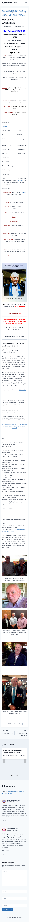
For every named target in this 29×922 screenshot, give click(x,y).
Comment (6, 871)
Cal (20, 329)
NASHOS (4, 126)
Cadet (16, 10)
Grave (3, 12)
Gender (21, 11)
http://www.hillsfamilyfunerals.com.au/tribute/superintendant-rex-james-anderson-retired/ (14, 426)
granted (20, 180)
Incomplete (9, 12)
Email (5, 898)
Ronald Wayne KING (7, 732)
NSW (5, 14)
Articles (7, 10)
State (19, 15)
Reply (4, 820)
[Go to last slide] (4, 761)
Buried (12, 10)
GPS (25, 11)
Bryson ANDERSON (7, 723)
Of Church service (12, 14)
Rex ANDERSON (18, 723)
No (3, 14)
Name (5, 891)
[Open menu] (26, 3)
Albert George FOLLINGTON (23, 733)
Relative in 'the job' (12, 15)
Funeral (16, 11)
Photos (4, 15)
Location (15, 12)
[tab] (11, 775)
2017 (3, 10)
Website (5, 905)
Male (19, 12)
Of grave (20, 14)
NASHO (23, 12)
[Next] (25, 761)
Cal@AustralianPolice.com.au (10, 26)
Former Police (10, 11)
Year (11, 16)
